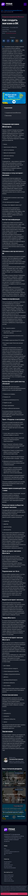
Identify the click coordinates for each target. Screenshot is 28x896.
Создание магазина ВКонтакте (13, 112)
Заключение (8, 115)
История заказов (8, 866)
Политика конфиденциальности (11, 851)
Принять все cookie (14, 893)
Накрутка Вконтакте (9, 875)
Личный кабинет (8, 861)
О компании (7, 850)
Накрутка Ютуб (7, 878)
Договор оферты (8, 853)
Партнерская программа (10, 867)
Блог (5, 848)
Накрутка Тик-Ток (8, 879)
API (4, 854)
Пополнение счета (8, 864)
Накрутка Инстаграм (9, 881)
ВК (3, 46)
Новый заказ (7, 863)
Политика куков (6, 891)
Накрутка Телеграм (8, 876)
